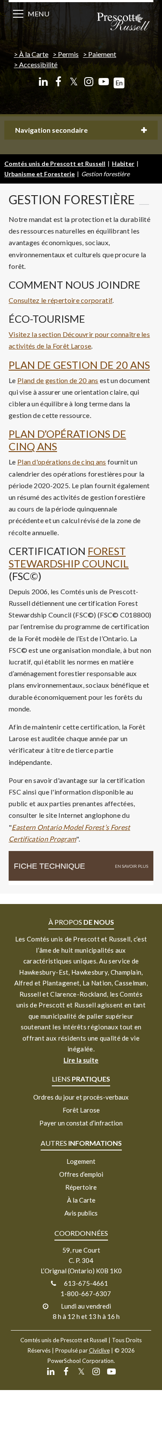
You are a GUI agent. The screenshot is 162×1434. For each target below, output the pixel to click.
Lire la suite (81, 1060)
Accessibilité (38, 64)
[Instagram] (88, 81)
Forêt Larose (81, 1110)
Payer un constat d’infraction (81, 1123)
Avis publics (81, 1213)
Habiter (123, 163)
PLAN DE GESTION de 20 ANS (79, 364)
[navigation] (123, 22)
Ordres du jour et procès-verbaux (81, 1097)
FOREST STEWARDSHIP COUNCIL (69, 557)
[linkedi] (43, 81)
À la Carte (33, 54)
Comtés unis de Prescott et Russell (54, 163)
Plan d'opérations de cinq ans (61, 462)
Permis (68, 54)
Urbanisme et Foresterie (39, 174)
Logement (81, 1161)
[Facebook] (58, 81)
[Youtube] (103, 81)
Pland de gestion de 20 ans (57, 380)
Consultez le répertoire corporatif (60, 300)
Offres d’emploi (81, 1174)
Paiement (102, 54)
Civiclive (99, 1350)
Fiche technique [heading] (49, 866)
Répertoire (81, 1187)
